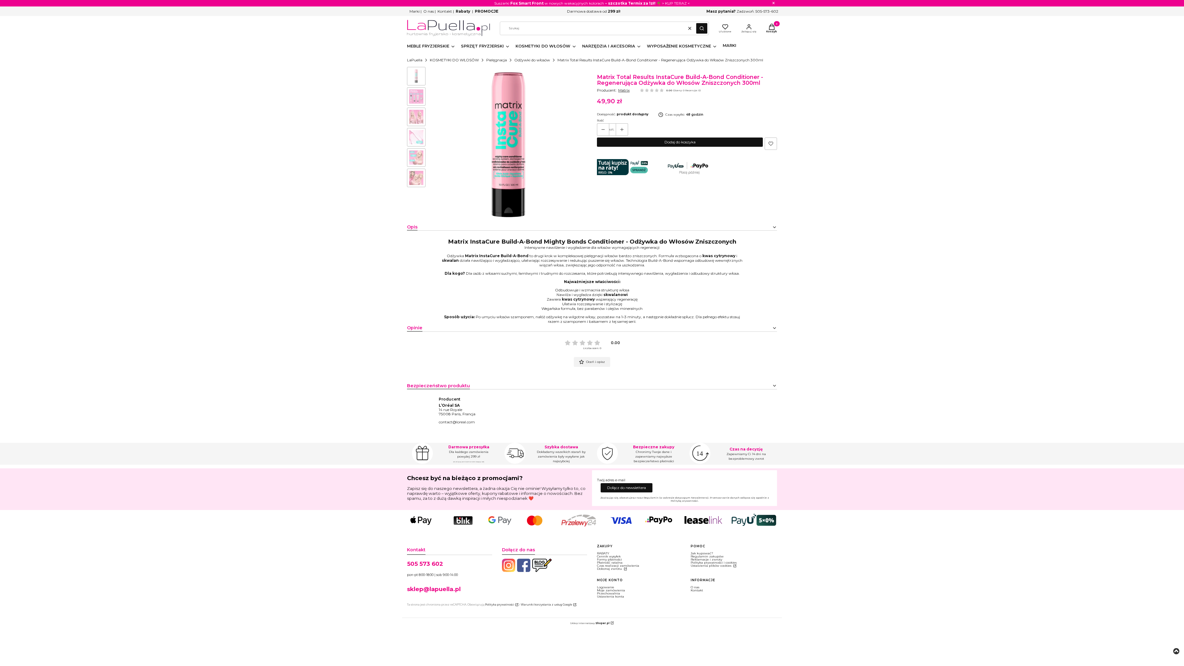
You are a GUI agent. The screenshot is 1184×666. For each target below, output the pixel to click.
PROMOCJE (486, 11)
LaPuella (414, 60)
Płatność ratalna (610, 563)
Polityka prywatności (499, 604)
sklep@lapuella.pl (434, 589)
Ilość (600, 120)
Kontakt (445, 11)
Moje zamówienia (611, 590)
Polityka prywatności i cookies (714, 563)
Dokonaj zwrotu (610, 569)
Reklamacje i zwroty (706, 559)
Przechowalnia (608, 593)
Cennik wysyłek (609, 556)
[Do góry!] (1176, 651)
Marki (414, 11)
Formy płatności (609, 559)
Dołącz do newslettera (626, 487)
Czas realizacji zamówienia (618, 566)
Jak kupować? (702, 553)
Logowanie (605, 587)
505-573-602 (766, 11)
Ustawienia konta (610, 596)
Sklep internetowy (590, 623)
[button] (701, 28)
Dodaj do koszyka (680, 142)
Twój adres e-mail (611, 480)
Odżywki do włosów (532, 60)
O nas (428, 11)
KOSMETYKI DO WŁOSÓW (454, 60)
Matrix (624, 90)
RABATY (603, 553)
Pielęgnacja (496, 60)
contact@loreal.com (457, 422)
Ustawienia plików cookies (711, 566)
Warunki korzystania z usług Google (546, 604)
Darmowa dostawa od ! (594, 11)
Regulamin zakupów (707, 556)
